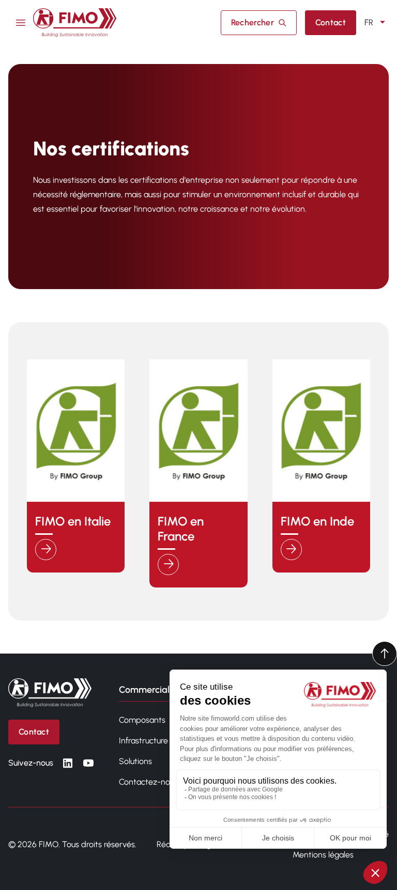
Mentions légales (323, 855)
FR (368, 22)
